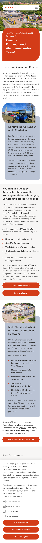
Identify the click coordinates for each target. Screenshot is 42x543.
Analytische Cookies (13, 506)
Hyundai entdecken (21, 285)
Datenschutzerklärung (12, 496)
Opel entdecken (21, 293)
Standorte (16, 84)
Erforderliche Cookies (13, 501)
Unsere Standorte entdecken (21, 439)
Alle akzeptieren (21, 522)
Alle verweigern (21, 536)
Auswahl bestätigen (21, 529)
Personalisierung (12, 511)
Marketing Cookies (12, 516)
